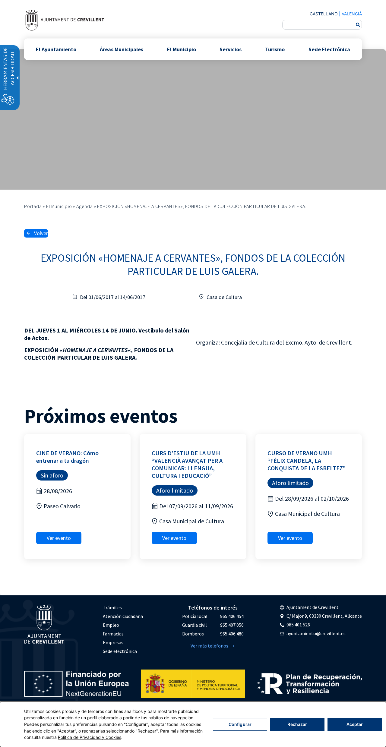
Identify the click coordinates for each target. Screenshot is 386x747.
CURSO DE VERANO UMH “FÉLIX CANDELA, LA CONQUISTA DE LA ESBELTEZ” (306, 460)
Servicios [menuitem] (231, 49)
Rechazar (297, 724)
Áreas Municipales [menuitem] (121, 49)
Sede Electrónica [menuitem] (329, 49)
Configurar (240, 724)
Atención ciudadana (123, 616)
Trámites (112, 607)
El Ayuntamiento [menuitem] (56, 49)
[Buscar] (358, 24)
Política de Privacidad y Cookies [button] (89, 737)
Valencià (352, 13)
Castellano (324, 13)
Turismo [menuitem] (275, 49)
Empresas (113, 642)
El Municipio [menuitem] (181, 49)
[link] (64, 20)
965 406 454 (232, 616)
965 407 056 (232, 625)
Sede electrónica (120, 651)
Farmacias (113, 634)
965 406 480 (232, 634)
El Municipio (59, 206)
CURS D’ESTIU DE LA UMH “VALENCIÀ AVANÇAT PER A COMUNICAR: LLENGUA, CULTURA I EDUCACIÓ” (187, 464)
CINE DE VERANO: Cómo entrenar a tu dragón (67, 456)
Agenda (84, 206)
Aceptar (354, 724)
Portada (33, 206)
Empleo (111, 625)
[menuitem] (123, 607)
